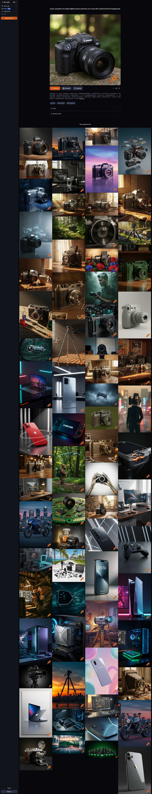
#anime (53, 103)
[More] (113, 88)
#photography (71, 103)
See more (81, 98)
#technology (61, 103)
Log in (9, 788)
